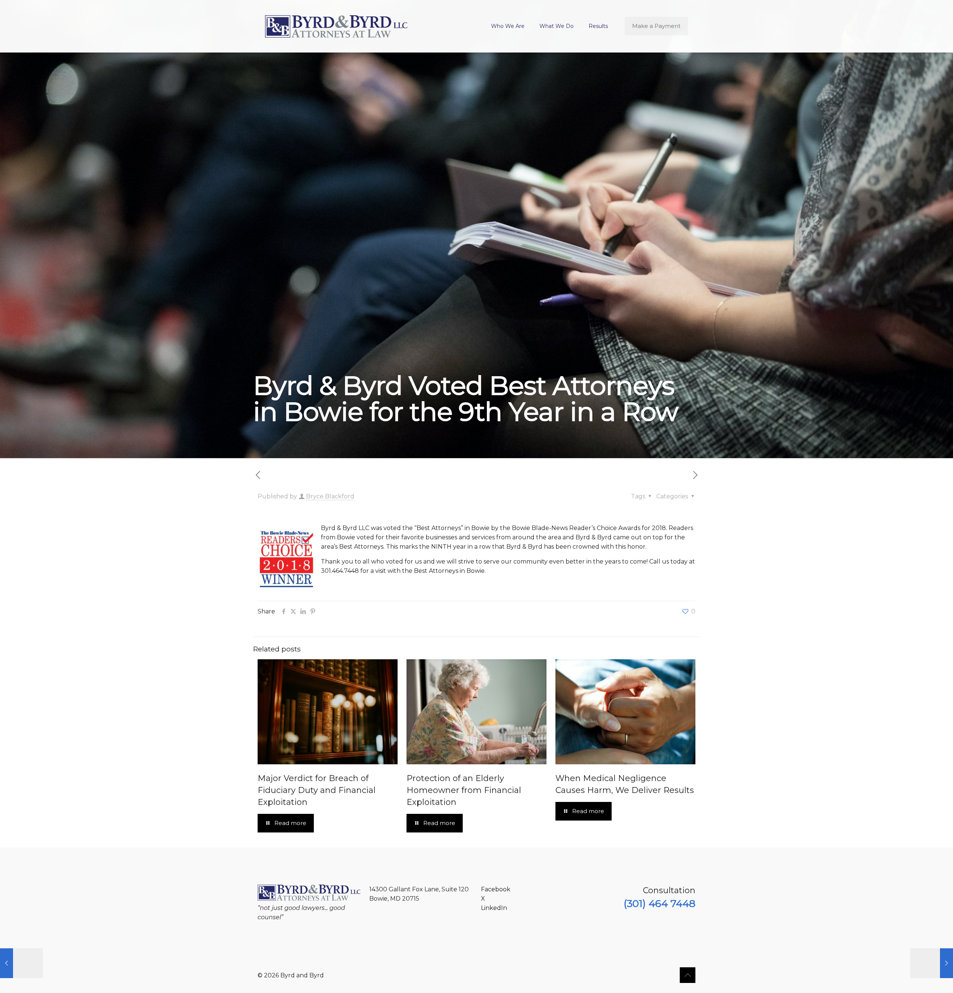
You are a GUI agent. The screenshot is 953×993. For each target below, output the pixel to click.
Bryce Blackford (330, 496)
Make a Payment (656, 25)
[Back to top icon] (687, 975)
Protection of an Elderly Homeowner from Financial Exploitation (464, 790)
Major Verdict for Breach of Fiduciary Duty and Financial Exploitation (317, 790)
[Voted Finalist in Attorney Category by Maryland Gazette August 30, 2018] (21, 963)
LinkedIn (494, 907)
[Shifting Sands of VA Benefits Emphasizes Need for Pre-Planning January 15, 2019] (931, 963)
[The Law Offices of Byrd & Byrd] (336, 26)
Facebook (495, 889)
